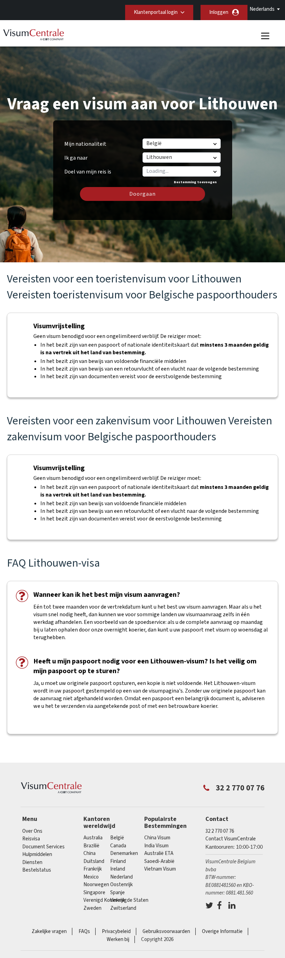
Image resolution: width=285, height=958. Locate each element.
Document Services (43, 846)
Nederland (121, 877)
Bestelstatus (36, 870)
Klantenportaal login (156, 12)
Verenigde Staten (129, 900)
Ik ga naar (76, 158)
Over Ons (32, 831)
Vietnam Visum (160, 869)
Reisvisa (31, 838)
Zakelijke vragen (49, 931)
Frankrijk (92, 869)
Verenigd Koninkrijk (104, 900)
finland (118, 861)
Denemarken (124, 853)
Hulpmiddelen (37, 854)
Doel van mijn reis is (87, 169)
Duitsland (93, 861)
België (117, 837)
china (89, 853)
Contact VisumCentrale (230, 838)
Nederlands (262, 9)
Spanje (117, 892)
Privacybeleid (116, 931)
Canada (118, 845)
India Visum (156, 845)
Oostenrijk (121, 884)
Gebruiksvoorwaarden (166, 931)
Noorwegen (96, 884)
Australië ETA (158, 853)
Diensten (32, 862)
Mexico (91, 877)
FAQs (84, 931)
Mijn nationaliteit (85, 144)
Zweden (92, 908)
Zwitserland (123, 908)
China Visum (157, 837)
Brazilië (91, 845)
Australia (93, 837)
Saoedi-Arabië (159, 861)
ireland (117, 869)
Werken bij (118, 939)
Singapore (94, 892)
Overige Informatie (222, 931)
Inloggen (218, 12)
